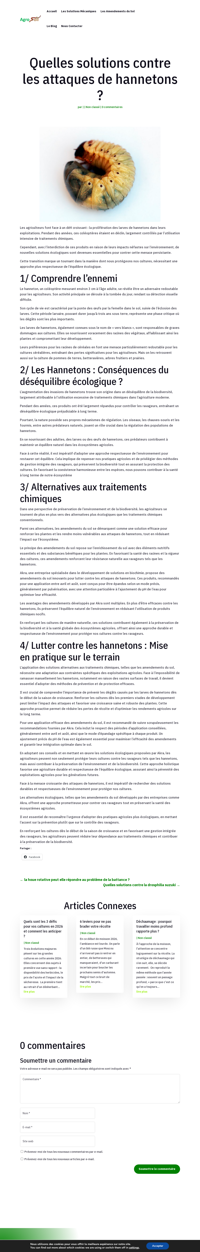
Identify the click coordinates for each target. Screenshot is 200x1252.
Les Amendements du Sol (118, 11)
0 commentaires (112, 107)
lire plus (29, 991)
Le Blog (52, 26)
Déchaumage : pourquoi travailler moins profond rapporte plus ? (154, 926)
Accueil (52, 11)
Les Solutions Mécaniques (78, 11)
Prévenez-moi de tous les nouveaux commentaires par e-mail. (63, 1152)
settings (134, 1247)
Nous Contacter (71, 26)
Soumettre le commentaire (157, 1169)
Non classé (93, 107)
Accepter (157, 1246)
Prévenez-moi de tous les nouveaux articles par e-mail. (59, 1159)
